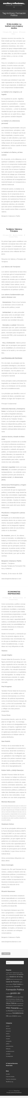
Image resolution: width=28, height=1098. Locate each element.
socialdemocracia (10, 1051)
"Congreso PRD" (9, 972)
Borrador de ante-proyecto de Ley (16, 979)
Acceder (8, 1074)
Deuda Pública (11, 986)
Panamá (10, 1005)
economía (20, 597)
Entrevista (17, 986)
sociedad (8, 1053)
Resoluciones (9, 1013)
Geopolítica (8, 993)
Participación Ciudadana (16, 1005)
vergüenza (19, 1016)
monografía (8, 1041)
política (7, 1043)
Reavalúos (11, 1010)
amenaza (7, 976)
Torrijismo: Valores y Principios (14, 230)
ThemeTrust (16, 1090)
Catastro (20, 981)
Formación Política (15, 989)
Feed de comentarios (11, 1079)
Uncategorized (9, 1056)
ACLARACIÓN (20, 974)
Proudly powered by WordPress (14, 1092)
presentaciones (9, 1046)
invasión (8, 1038)
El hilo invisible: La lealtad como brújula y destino (14, 26)
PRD (22, 1005)
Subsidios (10, 1016)
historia (7, 1033)
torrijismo (14, 1016)
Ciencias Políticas (9, 984)
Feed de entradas (10, 1076)
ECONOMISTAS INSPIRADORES (14, 593)
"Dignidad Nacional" (15, 972)
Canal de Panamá (12, 982)
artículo (16, 32)
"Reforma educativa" (12, 974)
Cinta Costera (17, 984)
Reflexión (15, 1010)
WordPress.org (9, 1081)
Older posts (6, 953)
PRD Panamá (12, 1008)
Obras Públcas (11, 1003)
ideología (20, 235)
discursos (8, 1028)
